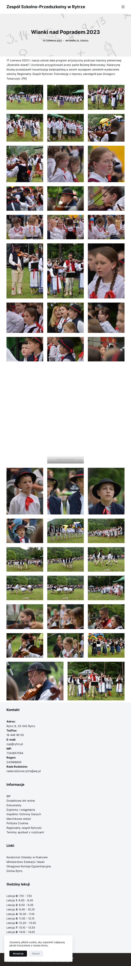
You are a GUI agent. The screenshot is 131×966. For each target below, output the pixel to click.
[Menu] (123, 6)
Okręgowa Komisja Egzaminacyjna (28, 866)
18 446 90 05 (15, 735)
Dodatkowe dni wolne (20, 800)
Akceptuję (18, 953)
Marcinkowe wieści (18, 818)
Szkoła (84, 40)
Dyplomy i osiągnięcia (20, 809)
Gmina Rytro (14, 871)
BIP (8, 796)
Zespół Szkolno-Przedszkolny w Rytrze (45, 6)
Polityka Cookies (17, 823)
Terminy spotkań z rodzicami (25, 832)
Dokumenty (13, 805)
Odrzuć (36, 953)
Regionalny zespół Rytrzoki (24, 828)
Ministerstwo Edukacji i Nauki (25, 862)
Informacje (72, 40)
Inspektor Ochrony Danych (23, 814)
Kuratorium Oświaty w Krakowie (27, 857)
